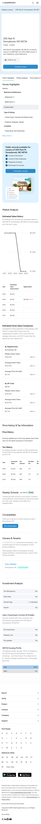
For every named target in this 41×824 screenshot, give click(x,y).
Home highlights (8, 78)
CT (31, 757)
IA (21, 762)
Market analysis (22, 78)
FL (7, 762)
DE (3, 762)
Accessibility (5, 814)
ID (26, 762)
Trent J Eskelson (10, 564)
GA (12, 762)
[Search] (33, 2)
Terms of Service (31, 797)
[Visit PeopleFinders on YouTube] (10, 819)
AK (3, 757)
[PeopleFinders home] (9, 3)
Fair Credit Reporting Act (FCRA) (21, 792)
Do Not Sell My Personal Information (13, 804)
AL (7, 757)
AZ (17, 757)
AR (12, 757)
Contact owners (20, 67)
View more (10, 767)
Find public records (20, 171)
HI (17, 762)
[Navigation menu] (37, 3)
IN (2, 767)
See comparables (10, 526)
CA (22, 757)
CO (26, 757)
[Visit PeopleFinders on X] (3, 819)
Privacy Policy (6, 799)
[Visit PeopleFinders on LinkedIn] (5, 819)
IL (30, 762)
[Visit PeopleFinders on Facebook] (8, 819)
